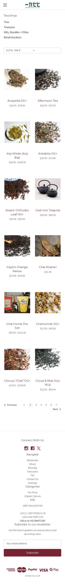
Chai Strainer (48, 267)
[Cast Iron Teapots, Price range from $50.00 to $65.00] (48, 189)
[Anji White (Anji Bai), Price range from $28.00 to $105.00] (17, 132)
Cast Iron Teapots (47, 210)
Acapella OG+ (17, 100)
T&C (32, 475)
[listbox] (25, 50)
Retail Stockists (12, 37)
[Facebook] (32, 448)
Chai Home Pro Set (17, 326)
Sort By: (9, 50)
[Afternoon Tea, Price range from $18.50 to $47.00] (48, 79)
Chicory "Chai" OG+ (17, 380)
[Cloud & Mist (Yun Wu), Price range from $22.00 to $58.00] (48, 359)
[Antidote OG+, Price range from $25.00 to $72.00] (48, 132)
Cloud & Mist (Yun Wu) (48, 383)
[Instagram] (26, 448)
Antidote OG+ (47, 153)
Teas (6, 22)
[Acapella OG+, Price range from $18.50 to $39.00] (17, 79)
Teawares (9, 27)
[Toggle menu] (5, 5)
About (32, 464)
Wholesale (32, 460)
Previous (12, 404)
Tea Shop (33, 492)
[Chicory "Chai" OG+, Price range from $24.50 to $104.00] (17, 359)
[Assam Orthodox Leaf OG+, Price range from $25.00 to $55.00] (17, 189)
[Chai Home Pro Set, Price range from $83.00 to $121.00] (17, 302)
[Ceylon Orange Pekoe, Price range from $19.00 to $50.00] (17, 246)
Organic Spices (32, 496)
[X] (39, 448)
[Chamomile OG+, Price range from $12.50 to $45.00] (48, 302)
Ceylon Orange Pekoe (17, 269)
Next (55, 409)
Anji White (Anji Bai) (17, 155)
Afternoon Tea (48, 100)
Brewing (32, 467)
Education (32, 471)
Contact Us (32, 479)
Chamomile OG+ (47, 324)
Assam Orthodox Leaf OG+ (17, 212)
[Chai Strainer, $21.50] (48, 246)
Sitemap (32, 482)
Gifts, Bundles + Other (16, 32)
